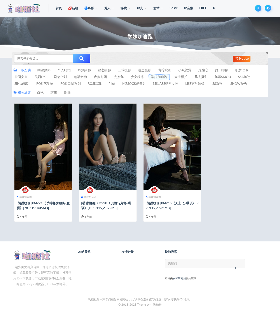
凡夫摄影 (201, 77)
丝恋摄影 (104, 70)
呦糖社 (157, 304)
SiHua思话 (21, 83)
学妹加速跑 (159, 77)
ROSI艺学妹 (44, 83)
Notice (243, 58)
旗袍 (40, 92)
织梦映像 (241, 70)
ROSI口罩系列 (70, 83)
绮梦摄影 (84, 70)
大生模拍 (180, 77)
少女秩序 (137, 77)
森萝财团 (100, 77)
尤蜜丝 (119, 77)
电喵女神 (80, 77)
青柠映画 (164, 70)
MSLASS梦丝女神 (165, 83)
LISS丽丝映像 (195, 83)
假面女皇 (21, 77)
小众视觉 (184, 70)
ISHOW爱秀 (238, 83)
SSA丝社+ (245, 77)
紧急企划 (60, 77)
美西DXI (41, 77)
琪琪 (54, 92)
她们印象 (221, 70)
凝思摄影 (144, 70)
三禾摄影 (124, 70)
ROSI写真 (95, 83)
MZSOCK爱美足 (134, 83)
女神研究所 (179, 278)
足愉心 (203, 70)
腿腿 (67, 92)
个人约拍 (64, 70)
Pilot (111, 83)
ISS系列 (217, 83)
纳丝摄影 (44, 70)
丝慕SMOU (223, 77)
